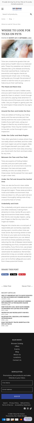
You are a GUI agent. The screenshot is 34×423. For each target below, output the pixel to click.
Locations (17, 357)
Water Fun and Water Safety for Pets (15, 312)
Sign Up (17, 396)
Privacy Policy (14, 403)
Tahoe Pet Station (19, 414)
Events (17, 349)
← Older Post (6, 286)
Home (3, 19)
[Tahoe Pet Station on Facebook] (25, 409)
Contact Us (17, 360)
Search (5, 403)
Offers (17, 346)
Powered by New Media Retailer (16, 416)
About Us (17, 355)
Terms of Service (7, 405)
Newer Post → (27, 286)
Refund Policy (25, 403)
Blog (10, 19)
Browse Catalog (17, 343)
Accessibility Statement (23, 405)
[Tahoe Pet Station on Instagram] (28, 409)
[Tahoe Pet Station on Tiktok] (31, 409)
